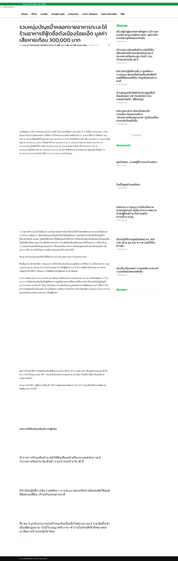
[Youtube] (22, 554)
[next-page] (25, 537)
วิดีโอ (123, 13)
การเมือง (44, 13)
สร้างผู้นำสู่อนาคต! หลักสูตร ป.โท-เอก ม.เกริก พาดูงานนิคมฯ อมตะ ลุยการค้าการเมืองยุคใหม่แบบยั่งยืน (137, 35)
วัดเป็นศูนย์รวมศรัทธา (128, 184)
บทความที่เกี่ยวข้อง (28, 429)
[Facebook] (22, 51)
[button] (155, 11)
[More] (40, 51)
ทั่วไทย (34, 13)
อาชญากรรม (73, 13)
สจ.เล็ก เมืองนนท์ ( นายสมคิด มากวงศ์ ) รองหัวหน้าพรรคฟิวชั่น (137, 270)
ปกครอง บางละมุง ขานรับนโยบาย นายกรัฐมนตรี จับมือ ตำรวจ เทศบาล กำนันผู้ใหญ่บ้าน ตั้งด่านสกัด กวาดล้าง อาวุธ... (136, 212)
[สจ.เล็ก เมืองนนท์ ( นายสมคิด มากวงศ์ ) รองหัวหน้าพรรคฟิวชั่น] (137, 260)
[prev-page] (21, 537)
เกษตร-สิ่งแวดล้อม (109, 13)
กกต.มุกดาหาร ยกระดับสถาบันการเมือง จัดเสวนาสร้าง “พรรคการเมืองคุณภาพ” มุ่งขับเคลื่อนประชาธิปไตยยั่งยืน (137, 116)
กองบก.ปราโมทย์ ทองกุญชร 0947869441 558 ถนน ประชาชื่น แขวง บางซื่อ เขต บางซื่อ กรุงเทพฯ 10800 (55, 45)
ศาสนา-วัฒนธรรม (89, 13)
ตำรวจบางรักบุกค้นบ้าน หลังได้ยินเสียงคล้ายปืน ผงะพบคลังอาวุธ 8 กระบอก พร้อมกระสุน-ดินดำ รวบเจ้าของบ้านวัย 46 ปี (135, 55)
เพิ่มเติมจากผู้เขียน (47, 429)
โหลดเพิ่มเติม (136, 135)
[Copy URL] (34, 51)
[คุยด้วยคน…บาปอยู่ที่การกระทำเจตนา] (137, 154)
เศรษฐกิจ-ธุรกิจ (58, 13)
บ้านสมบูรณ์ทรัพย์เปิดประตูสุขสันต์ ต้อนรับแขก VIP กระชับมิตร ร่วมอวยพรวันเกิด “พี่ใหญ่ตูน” (135, 96)
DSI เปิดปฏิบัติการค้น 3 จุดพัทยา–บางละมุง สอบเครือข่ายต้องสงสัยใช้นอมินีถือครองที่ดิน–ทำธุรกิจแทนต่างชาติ (136, 76)
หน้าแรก (24, 13)
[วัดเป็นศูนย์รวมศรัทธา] (137, 176)
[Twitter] (28, 51)
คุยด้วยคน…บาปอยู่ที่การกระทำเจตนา (136, 162)
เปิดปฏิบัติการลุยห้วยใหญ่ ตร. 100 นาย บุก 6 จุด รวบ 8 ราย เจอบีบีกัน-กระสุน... (136, 242)
